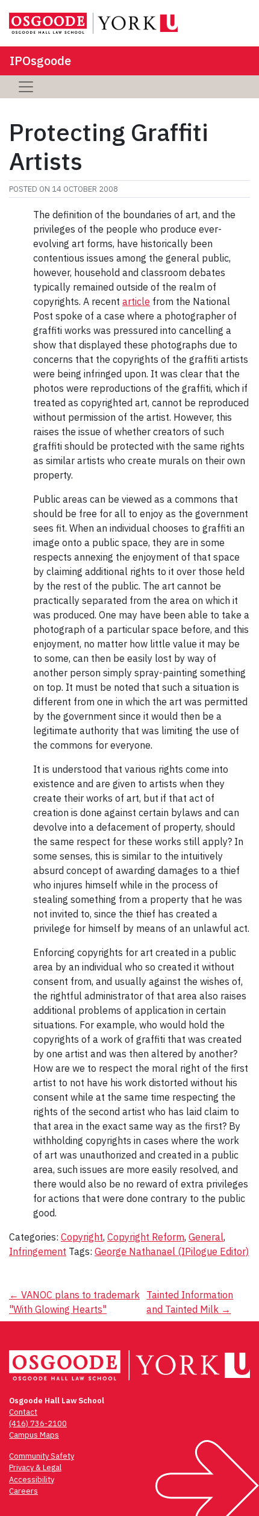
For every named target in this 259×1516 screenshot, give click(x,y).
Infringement (37, 1251)
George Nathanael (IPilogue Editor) (172, 1251)
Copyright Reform (145, 1237)
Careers (23, 1491)
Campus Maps (34, 1435)
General (206, 1237)
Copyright (82, 1237)
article (136, 301)
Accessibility (31, 1479)
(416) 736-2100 (38, 1423)
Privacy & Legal (35, 1467)
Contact (23, 1412)
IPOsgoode (40, 60)
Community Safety (41, 1456)
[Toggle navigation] (26, 86)
